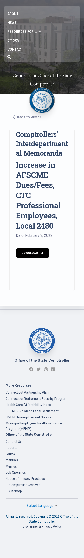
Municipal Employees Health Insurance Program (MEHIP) (34, 425)
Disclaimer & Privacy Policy (42, 526)
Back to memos (29, 117)
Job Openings (16, 472)
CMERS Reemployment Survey (28, 417)
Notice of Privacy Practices (25, 478)
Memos (11, 466)
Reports (11, 448)
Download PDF (32, 253)
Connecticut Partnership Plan (27, 392)
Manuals (12, 460)
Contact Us (14, 441)
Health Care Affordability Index (28, 405)
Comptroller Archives (24, 485)
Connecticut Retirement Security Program (36, 399)
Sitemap (15, 491)
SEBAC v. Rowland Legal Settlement (32, 411)
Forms (10, 454)
